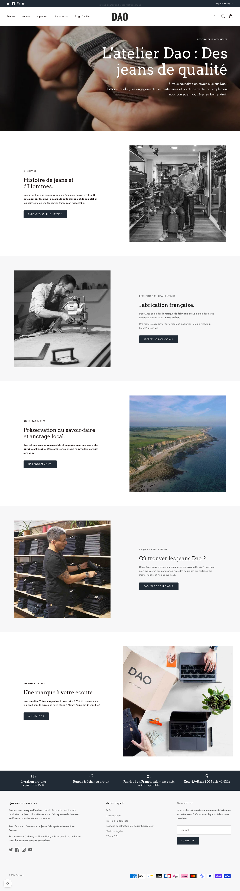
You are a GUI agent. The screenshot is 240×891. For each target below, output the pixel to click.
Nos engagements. (40, 464)
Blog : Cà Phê (82, 16)
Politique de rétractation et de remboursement (129, 826)
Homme (26, 16)
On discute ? (36, 716)
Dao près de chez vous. (159, 586)
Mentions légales (114, 831)
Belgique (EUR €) (223, 3)
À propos (42, 16)
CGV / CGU (112, 836)
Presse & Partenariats (117, 821)
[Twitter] (8, 3)
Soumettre (188, 840)
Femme (11, 16)
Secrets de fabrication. (159, 339)
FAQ (108, 810)
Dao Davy (19, 875)
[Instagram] (18, 3)
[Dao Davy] (120, 16)
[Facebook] (13, 3)
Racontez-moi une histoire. (45, 214)
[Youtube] (23, 3)
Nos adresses (61, 16)
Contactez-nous (114, 815)
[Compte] (215, 16)
